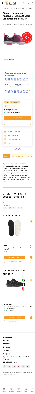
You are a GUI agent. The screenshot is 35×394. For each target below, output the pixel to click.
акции (27, 90)
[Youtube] (19, 366)
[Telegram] (23, 366)
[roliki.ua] (10, 2)
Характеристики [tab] (18, 156)
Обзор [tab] (6, 156)
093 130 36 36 (7, 351)
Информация (7, 344)
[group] (17, 44)
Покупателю (7, 338)
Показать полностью (10, 203)
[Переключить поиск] (28, 2)
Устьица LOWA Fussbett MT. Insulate (12, 248)
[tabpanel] (17, 186)
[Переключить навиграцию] (2, 2)
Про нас (6, 341)
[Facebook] (5, 366)
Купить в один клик (18, 123)
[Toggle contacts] (24, 2)
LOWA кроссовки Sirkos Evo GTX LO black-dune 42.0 (14, 307)
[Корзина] (32, 2)
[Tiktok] (28, 366)
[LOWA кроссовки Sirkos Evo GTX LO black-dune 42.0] (15, 290)
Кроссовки (11, 208)
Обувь (5, 208)
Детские (19, 208)
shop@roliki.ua (8, 354)
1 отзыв (9, 24)
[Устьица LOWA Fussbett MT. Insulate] (15, 231)
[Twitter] (9, 366)
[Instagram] (14, 366)
